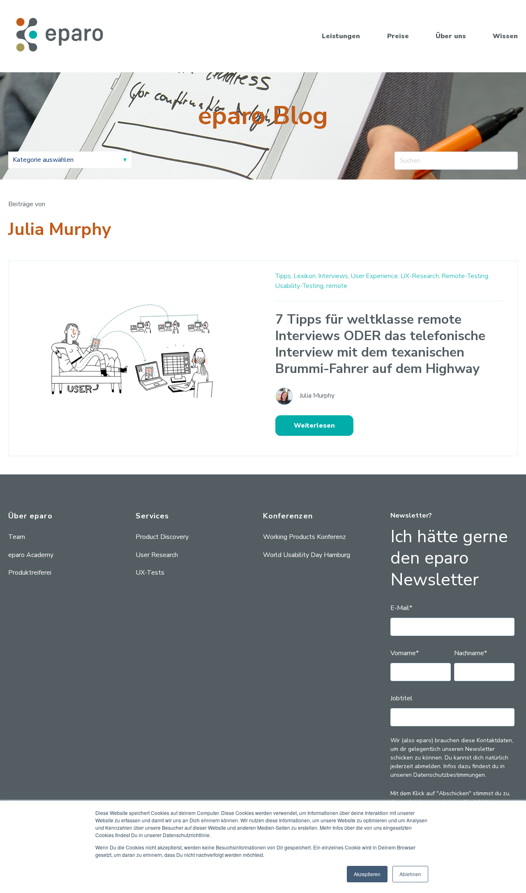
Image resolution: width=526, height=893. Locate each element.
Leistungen (341, 36)
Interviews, (333, 276)
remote (336, 285)
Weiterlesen (314, 425)
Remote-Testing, (465, 276)
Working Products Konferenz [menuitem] (304, 536)
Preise (398, 36)
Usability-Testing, (300, 285)
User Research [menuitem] (157, 554)
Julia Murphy (317, 395)
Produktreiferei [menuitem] (29, 572)
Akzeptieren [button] (367, 873)
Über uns (451, 36)
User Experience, (375, 276)
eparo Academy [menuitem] (30, 554)
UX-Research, (420, 276)
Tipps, (283, 276)
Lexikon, (305, 276)
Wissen (505, 36)
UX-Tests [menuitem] (150, 572)
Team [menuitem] (16, 536)
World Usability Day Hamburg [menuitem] (306, 554)
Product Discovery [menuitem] (162, 536)
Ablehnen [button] (410, 873)
